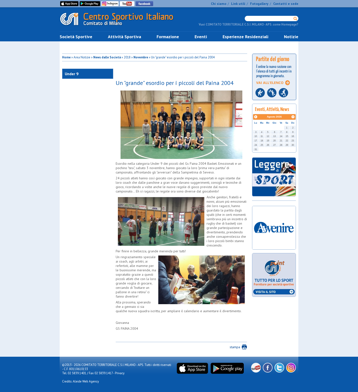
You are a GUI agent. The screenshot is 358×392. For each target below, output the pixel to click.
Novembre (140, 57)
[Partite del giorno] (274, 102)
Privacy (119, 373)
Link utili (238, 3)
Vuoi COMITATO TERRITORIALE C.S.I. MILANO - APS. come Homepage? (248, 24)
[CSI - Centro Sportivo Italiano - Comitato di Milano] (120, 26)
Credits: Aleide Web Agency (80, 381)
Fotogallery (259, 3)
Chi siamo (218, 3)
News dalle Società (107, 57)
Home (66, 57)
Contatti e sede (285, 3)
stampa (235, 347)
